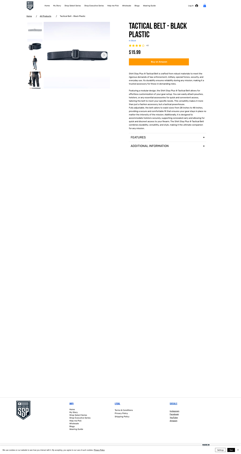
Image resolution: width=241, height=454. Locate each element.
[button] (204, 5)
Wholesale (74, 423)
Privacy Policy (121, 413)
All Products (45, 16)
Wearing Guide (76, 429)
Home (29, 16)
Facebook (174, 414)
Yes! (231, 450)
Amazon (173, 421)
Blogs (72, 426)
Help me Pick (75, 421)
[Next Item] (104, 55)
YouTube (174, 417)
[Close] (237, 450)
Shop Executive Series (80, 418)
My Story (73, 412)
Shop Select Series (78, 415)
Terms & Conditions (124, 410)
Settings (220, 450)
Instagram (174, 411)
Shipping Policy (122, 416)
